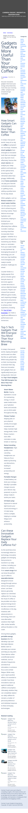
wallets (21, 207)
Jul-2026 (22, 361)
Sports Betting (23, 219)
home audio (22, 54)
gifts (21, 82)
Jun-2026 (22, 359)
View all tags (23, 338)
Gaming (22, 39)
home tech (22, 215)
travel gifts (22, 167)
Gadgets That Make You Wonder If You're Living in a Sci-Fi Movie (12, 737)
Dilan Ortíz (22, 276)
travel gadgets (23, 166)
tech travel (22, 119)
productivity (22, 90)
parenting (22, 123)
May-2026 (22, 352)
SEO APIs (22, 41)
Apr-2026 (22, 366)
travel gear (22, 66)
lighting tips (22, 143)
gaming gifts (22, 135)
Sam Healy (22, 271)
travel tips (22, 191)
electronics (22, 210)
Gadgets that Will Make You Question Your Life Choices (12, 763)
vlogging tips (22, 169)
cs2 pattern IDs (23, 314)
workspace (22, 75)
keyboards (22, 212)
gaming (21, 124)
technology (10, 32)
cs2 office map (23, 302)
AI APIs (21, 85)
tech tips (22, 107)
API (21, 229)
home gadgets (23, 172)
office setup (22, 176)
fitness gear (22, 121)
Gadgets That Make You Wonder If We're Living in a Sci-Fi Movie (12, 722)
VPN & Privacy (23, 231)
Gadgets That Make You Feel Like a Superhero (12, 751)
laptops (21, 174)
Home (4, 32)
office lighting (23, 213)
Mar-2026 (22, 362)
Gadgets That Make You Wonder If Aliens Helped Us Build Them (12, 776)
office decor (22, 56)
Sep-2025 (22, 357)
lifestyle (22, 97)
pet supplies (22, 88)
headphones (22, 200)
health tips (22, 133)
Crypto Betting (23, 227)
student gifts (22, 157)
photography (23, 102)
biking (21, 130)
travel (21, 154)
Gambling (22, 49)
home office (22, 71)
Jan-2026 (22, 364)
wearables (22, 155)
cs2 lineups (22, 322)
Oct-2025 (22, 354)
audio (21, 171)
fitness (21, 53)
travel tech (22, 208)
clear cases (22, 262)
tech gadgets (23, 76)
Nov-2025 (22, 350)
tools (21, 116)
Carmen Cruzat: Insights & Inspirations (14, 13)
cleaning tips (22, 73)
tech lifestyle (22, 51)
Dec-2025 (22, 356)
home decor (22, 104)
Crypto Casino (23, 83)
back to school (23, 131)
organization (22, 205)
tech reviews (22, 106)
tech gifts (22, 152)
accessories (22, 87)
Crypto (21, 217)
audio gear (22, 118)
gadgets (22, 95)
